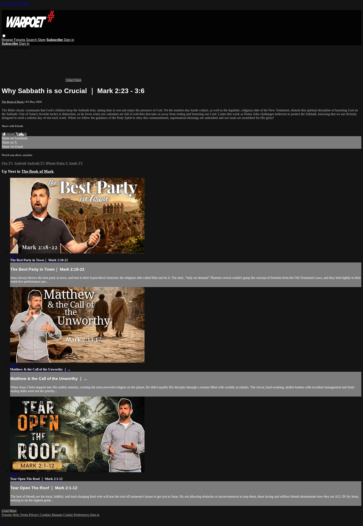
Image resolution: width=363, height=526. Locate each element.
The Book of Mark (13, 101)
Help (16, 515)
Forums (20, 40)
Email (23, 134)
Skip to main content (15, 3)
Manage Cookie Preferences (71, 515)
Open (77, 80)
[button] (4, 35)
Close (70, 80)
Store (42, 40)
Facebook (9, 134)
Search (32, 40)
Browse (8, 40)
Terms (24, 515)
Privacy (34, 515)
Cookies (46, 515)
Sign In (24, 43)
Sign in (69, 40)
